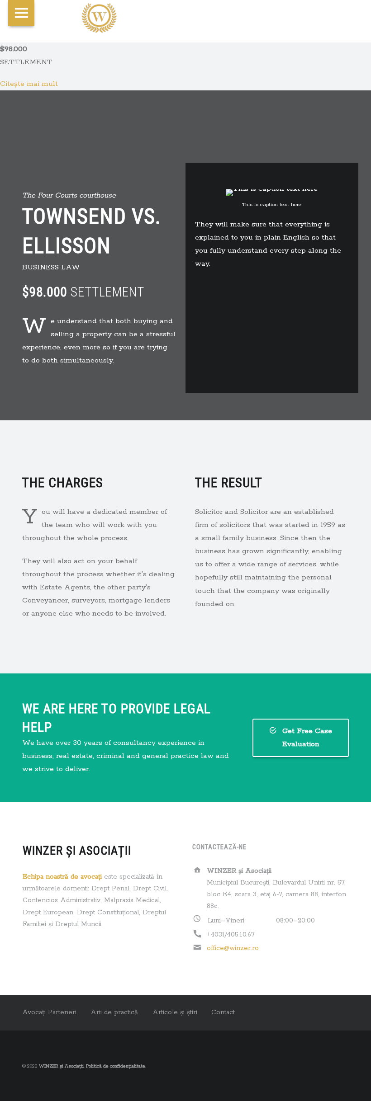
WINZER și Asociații (61, 1066)
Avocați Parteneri (49, 1012)
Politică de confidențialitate (115, 1066)
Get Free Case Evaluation (307, 737)
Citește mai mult (29, 84)
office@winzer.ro (233, 948)
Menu (21, 13)
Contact (223, 1012)
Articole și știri (174, 1012)
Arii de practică (114, 1012)
